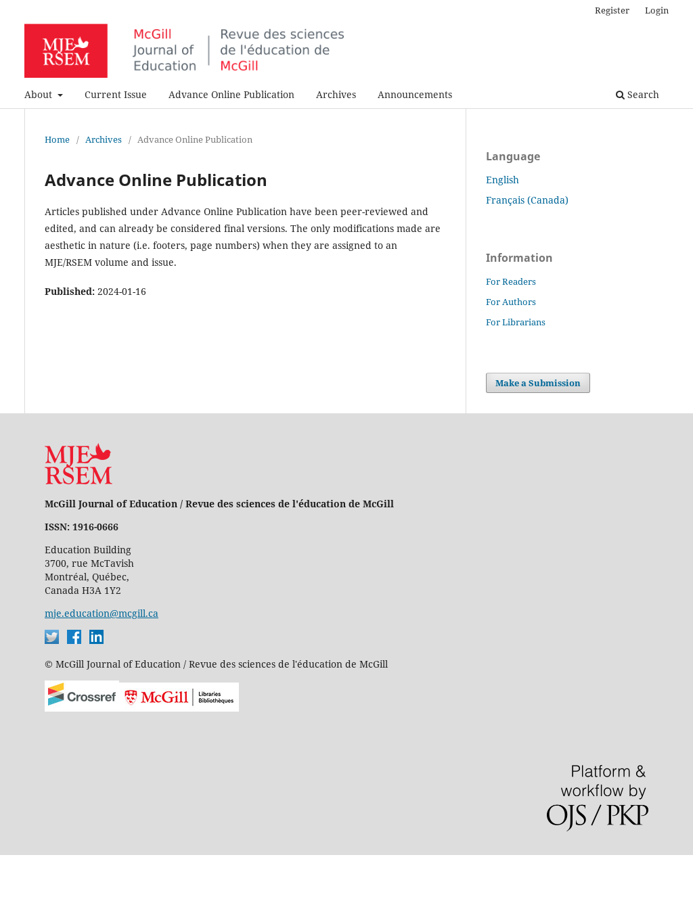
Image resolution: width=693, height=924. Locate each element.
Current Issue (116, 94)
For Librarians (515, 322)
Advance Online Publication (231, 94)
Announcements (415, 94)
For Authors (511, 302)
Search (642, 94)
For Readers (511, 281)
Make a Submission (538, 383)
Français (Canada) (527, 199)
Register (612, 10)
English (502, 179)
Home (57, 139)
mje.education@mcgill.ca (101, 613)
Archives (336, 94)
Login (657, 10)
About (39, 94)
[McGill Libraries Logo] (179, 707)
